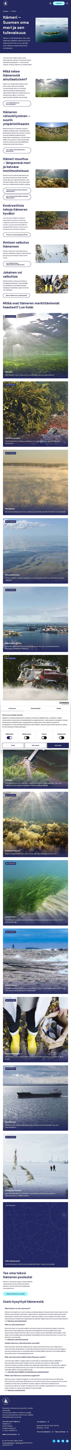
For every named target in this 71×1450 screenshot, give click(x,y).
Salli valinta (35, 745)
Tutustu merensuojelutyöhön (17, 235)
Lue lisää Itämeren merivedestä (12, 103)
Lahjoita (59, 3)
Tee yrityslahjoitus (44, 1432)
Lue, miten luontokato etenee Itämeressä (17, 197)
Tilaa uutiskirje (60, 1432)
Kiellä (13, 745)
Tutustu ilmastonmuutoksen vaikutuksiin (16, 190)
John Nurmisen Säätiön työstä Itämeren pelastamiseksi (28, 1372)
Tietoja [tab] (58, 708)
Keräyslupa (19, 1443)
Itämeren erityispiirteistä (17, 1321)
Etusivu (5, 11)
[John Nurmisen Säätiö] (5, 3)
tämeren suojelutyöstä (16, 1390)
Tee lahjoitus (41, 1422)
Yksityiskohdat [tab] (35, 708)
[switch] (26, 738)
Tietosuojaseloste (8, 1443)
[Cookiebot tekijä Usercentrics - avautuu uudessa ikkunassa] (61, 703)
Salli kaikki (58, 745)
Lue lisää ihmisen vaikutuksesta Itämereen (15, 264)
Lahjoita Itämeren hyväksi (15, 1294)
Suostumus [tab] (12, 708)
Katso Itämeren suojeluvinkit (16, 295)
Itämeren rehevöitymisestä (18, 1339)
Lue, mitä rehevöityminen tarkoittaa (15, 150)
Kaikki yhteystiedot (9, 1434)
